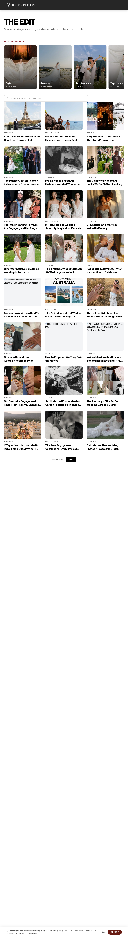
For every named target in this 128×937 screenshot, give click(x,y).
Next (71, 459)
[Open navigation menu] (120, 5)
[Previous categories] (117, 41)
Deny (104, 932)
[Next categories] (122, 41)
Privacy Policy (58, 931)
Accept (115, 932)
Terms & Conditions (85, 931)
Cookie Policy (69, 931)
